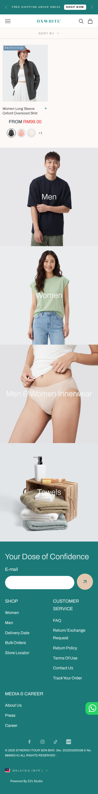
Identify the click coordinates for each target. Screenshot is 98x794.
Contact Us (63, 668)
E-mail (11, 569)
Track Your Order (67, 678)
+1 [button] (40, 133)
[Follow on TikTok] (55, 741)
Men (9, 623)
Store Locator (17, 653)
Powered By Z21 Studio (26, 781)
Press (10, 715)
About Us (13, 705)
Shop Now (75, 7)
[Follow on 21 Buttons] (68, 741)
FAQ (57, 620)
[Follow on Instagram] (42, 741)
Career (11, 725)
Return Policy (65, 648)
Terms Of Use (65, 658)
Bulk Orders (15, 643)
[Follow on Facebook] (29, 741)
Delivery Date (17, 633)
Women (12, 612)
